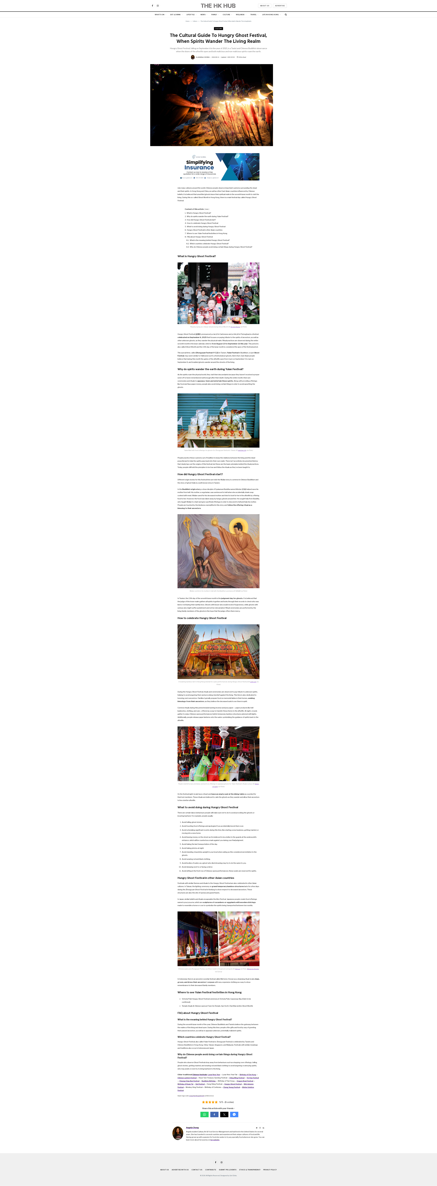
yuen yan (253, 682)
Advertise (280, 6)
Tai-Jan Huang (235, 327)
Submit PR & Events (227, 1170)
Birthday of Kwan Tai (185, 1084)
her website (214, 1140)
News (203, 14)
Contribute (210, 1170)
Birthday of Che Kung (248, 1075)
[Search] (285, 14)
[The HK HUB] (218, 5)
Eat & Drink (175, 14)
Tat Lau (237, 969)
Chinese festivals (199, 1075)
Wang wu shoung (253, 969)
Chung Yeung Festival (231, 1087)
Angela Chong (204, 57)
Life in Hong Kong (270, 14)
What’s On (159, 14)
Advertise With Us (180, 1170)
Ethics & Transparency (249, 1170)
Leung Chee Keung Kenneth (196, 1096)
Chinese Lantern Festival (187, 1078)
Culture (226, 14)
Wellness (240, 14)
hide (206, 209)
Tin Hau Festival (253, 1078)
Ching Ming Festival (236, 1078)
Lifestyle (191, 14)
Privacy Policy (270, 1170)
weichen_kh (242, 450)
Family (214, 14)
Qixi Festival (200, 1084)
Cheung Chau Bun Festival (189, 1081)
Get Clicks (233, 1175)
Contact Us (197, 1170)
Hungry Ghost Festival (233, 1084)
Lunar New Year (214, 1075)
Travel (253, 14)
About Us (264, 6)
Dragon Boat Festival (245, 1081)
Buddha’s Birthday (209, 1081)
